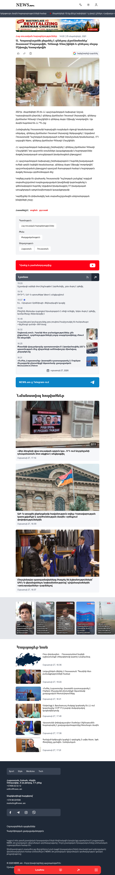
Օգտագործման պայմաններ (21, 826)
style (20, 771)
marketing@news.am (16, 803)
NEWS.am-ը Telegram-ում (34, 382)
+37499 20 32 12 (14, 786)
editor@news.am (14, 789)
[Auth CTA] (96, 5)
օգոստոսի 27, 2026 (59, 370)
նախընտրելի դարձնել (87, 53)
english (34, 210)
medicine (30, 771)
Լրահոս (39, 870)
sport (11, 771)
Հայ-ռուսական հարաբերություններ (36, 36)
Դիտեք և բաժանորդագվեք (35, 265)
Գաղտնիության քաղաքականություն (25, 831)
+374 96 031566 (14, 800)
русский (43, 210)
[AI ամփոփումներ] (95, 277)
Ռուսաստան (43, 249)
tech (41, 771)
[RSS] (87, 277)
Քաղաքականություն (30, 237)
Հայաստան (26, 249)
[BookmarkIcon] (30, 53)
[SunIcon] (88, 5)
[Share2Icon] (24, 53)
